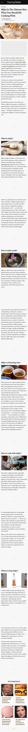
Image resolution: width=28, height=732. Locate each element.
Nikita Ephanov (7, 19)
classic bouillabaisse (8, 66)
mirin (9, 656)
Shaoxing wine (5, 164)
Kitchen (3, 6)
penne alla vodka (20, 62)
